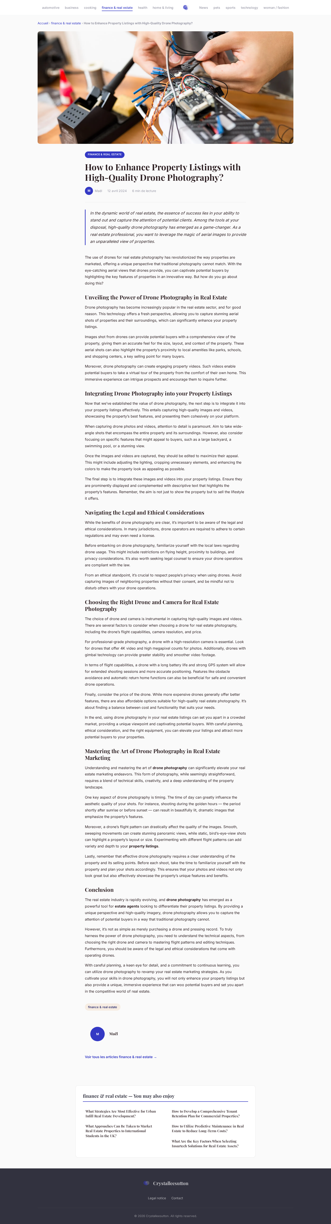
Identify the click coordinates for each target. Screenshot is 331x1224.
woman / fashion (276, 7)
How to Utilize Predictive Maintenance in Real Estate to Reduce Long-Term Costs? (208, 1128)
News (203, 7)
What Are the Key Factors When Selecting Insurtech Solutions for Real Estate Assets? (205, 1143)
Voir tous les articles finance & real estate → (121, 1057)
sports (231, 7)
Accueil (43, 23)
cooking (90, 7)
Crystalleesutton (170, 1183)
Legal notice (157, 1198)
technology (249, 7)
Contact (177, 1198)
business (72, 7)
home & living (163, 7)
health (142, 7)
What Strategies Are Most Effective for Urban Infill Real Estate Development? (121, 1113)
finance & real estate (117, 7)
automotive (50, 7)
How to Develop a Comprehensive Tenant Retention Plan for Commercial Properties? (206, 1113)
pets (216, 7)
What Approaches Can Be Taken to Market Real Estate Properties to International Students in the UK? (119, 1131)
